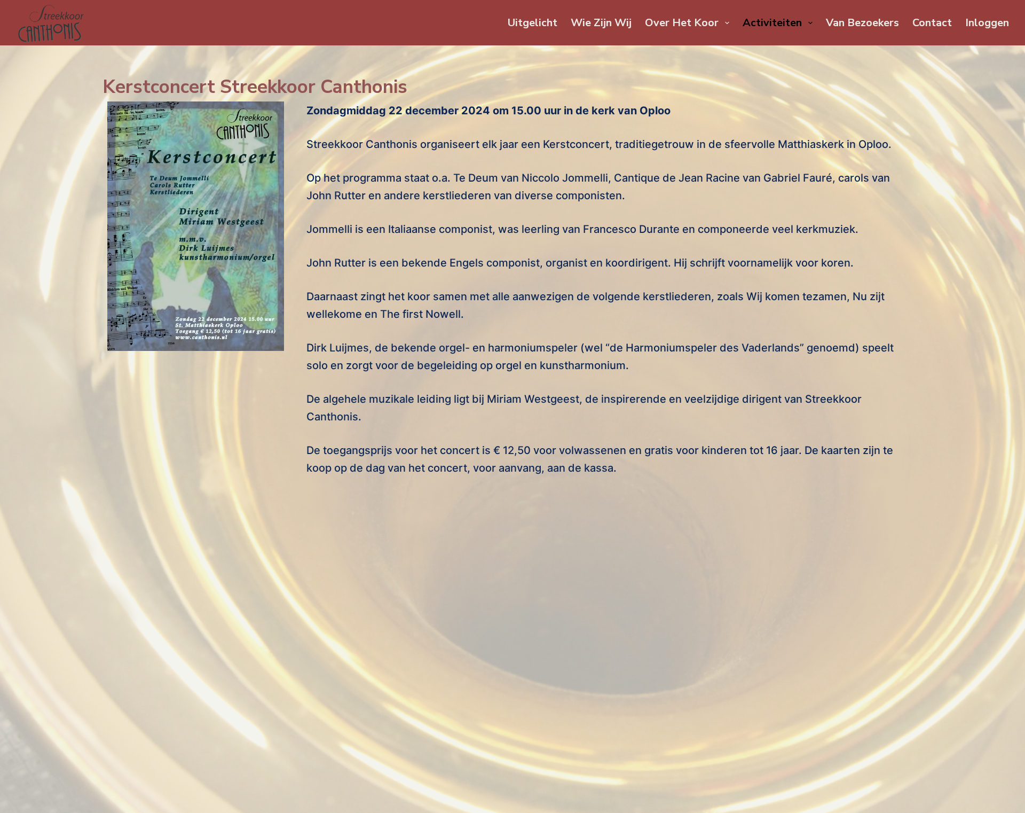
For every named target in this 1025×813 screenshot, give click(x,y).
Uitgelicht (532, 22)
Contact (932, 22)
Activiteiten (772, 22)
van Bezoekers (862, 22)
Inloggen (987, 22)
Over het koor (682, 22)
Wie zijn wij (601, 22)
